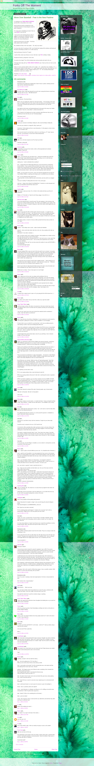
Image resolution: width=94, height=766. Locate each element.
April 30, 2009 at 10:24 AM (23, 223)
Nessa (18, 614)
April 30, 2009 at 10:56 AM (23, 288)
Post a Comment (19, 744)
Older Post (54, 749)
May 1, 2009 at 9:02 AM (22, 701)
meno (18, 387)
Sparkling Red (20, 485)
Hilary (18, 399)
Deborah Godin (20, 199)
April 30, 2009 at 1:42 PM (22, 483)
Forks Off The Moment (27, 5)
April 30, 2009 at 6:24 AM (22, 118)
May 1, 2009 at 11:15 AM (22, 721)
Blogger (60, 763)
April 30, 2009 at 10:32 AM (23, 246)
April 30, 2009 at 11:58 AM (23, 337)
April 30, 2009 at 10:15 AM (23, 207)
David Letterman (20, 75)
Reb (18, 406)
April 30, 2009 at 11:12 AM (23, 301)
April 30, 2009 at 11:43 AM (23, 314)
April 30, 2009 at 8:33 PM (22, 633)
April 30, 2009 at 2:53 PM (22, 572)
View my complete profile (72, 137)
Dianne (19, 154)
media (46, 75)
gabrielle (19, 544)
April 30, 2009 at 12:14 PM (23, 396)
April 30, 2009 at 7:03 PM (22, 611)
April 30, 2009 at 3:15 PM (22, 582)
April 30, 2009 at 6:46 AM (22, 135)
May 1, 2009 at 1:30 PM (22, 727)
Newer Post (17, 749)
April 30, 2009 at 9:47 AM (22, 196)
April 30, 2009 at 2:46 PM (22, 541)
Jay (18, 291)
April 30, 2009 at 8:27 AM (22, 144)
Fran (18, 97)
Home (36, 749)
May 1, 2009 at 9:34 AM (22, 708)
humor (37, 75)
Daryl (18, 210)
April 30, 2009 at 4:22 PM (22, 595)
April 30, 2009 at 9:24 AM (22, 186)
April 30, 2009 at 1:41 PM (22, 446)
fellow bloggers (28, 75)
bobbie (19, 121)
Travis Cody (20, 730)
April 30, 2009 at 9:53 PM (22, 643)
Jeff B (18, 585)
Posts (63, 164)
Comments (64, 166)
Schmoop (19, 147)
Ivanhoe (19, 189)
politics (49, 75)
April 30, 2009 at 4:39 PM (22, 603)
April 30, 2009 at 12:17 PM (23, 404)
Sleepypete (19, 497)
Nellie (18, 621)
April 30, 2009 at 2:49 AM (22, 86)
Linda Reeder (20, 636)
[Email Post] (30, 73)
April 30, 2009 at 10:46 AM (23, 271)
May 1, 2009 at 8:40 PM (22, 741)
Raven (18, 249)
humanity (34, 75)
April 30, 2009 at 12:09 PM (23, 384)
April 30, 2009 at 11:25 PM (23, 654)
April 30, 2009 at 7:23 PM (22, 618)
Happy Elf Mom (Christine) (23, 339)
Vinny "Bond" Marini (22, 304)
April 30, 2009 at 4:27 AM (22, 94)
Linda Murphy (20, 646)
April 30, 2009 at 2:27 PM (22, 513)
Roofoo (51, 763)
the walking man (21, 89)
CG (18, 723)
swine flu (54, 75)
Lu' (18, 704)
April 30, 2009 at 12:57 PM (23, 415)
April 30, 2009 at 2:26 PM (22, 494)
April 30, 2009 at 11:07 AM (23, 295)
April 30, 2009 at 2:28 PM (22, 526)
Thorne (19, 606)
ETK (18, 138)
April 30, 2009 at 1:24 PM (22, 438)
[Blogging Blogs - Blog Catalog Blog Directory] (71, 175)
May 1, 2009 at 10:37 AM (22, 714)
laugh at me (42, 75)
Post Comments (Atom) (39, 754)
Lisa (18, 717)
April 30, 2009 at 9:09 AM (22, 152)
